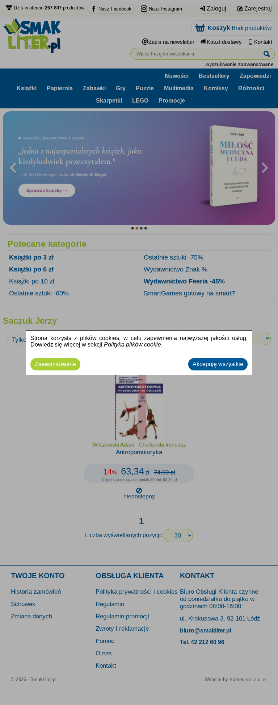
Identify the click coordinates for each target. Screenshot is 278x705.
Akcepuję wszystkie (218, 364)
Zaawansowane (55, 364)
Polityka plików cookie (132, 344)
